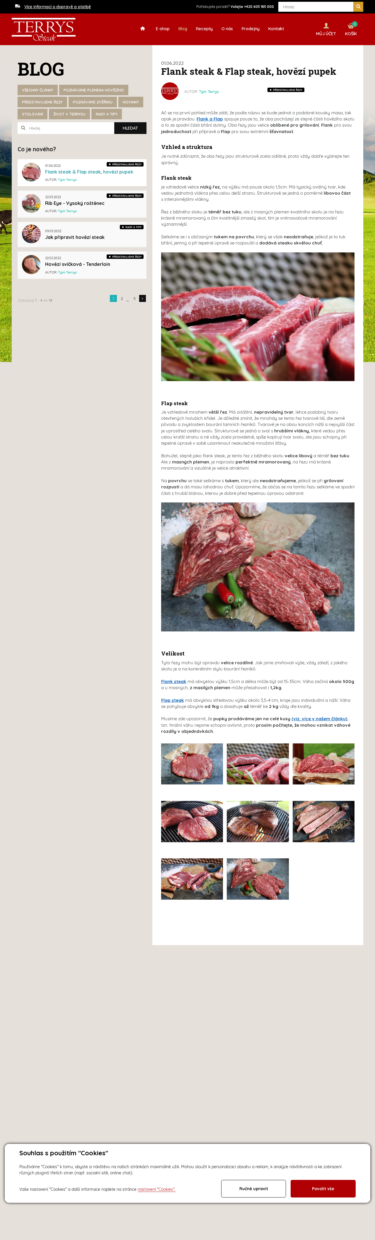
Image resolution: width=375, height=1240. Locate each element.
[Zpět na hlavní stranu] (44, 29)
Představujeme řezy (42, 102)
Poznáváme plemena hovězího (94, 90)
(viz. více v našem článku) (319, 718)
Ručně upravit (253, 1188)
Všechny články (37, 90)
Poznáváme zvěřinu (92, 102)
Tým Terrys (209, 91)
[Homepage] (144, 28)
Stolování (32, 114)
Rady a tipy (106, 114)
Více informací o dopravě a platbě (57, 6)
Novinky (131, 102)
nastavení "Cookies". (156, 1189)
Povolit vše (323, 1188)
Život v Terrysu (69, 114)
